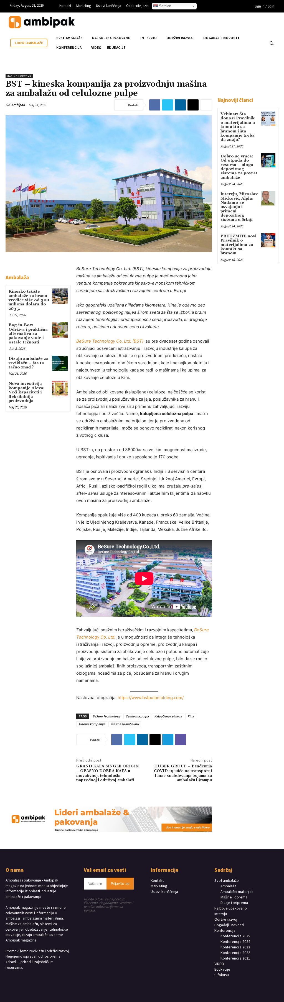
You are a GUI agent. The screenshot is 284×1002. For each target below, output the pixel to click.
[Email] (193, 105)
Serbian (164, 6)
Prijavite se (120, 883)
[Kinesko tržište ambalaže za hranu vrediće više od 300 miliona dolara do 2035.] (59, 296)
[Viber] (180, 739)
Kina (190, 716)
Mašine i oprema (19, 76)
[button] (271, 43)
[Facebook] (213, 7)
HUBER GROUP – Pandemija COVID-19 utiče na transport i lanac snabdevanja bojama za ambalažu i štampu (183, 773)
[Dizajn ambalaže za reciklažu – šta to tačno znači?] (59, 363)
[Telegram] (167, 739)
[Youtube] (238, 7)
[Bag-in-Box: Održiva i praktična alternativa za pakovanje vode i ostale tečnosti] (59, 329)
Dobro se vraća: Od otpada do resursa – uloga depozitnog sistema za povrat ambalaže (238, 167)
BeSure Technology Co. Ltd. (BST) (110, 341)
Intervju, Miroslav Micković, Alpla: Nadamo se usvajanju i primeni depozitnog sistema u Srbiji (239, 207)
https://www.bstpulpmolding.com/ (151, 697)
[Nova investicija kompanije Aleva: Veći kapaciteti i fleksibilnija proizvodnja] (59, 388)
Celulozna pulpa (137, 716)
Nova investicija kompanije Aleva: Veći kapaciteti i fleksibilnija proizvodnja (27, 392)
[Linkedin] (230, 7)
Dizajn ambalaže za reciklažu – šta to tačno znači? (29, 363)
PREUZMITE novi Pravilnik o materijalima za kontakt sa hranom (238, 245)
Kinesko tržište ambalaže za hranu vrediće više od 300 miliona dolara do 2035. (29, 300)
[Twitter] (167, 105)
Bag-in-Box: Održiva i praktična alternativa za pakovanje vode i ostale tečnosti (28, 334)
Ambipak (18, 104)
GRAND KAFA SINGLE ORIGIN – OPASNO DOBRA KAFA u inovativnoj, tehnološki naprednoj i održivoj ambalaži (107, 773)
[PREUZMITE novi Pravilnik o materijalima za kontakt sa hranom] (268, 240)
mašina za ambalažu (125, 724)
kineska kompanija (91, 724)
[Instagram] (221, 7)
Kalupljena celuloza (168, 716)
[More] (206, 105)
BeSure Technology (106, 716)
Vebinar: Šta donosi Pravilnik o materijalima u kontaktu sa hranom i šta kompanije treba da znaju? (237, 127)
